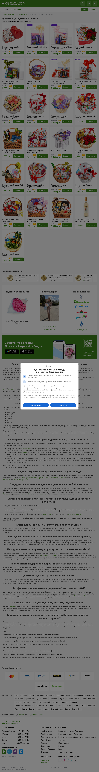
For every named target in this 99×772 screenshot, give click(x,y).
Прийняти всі (63, 405)
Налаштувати (36, 405)
